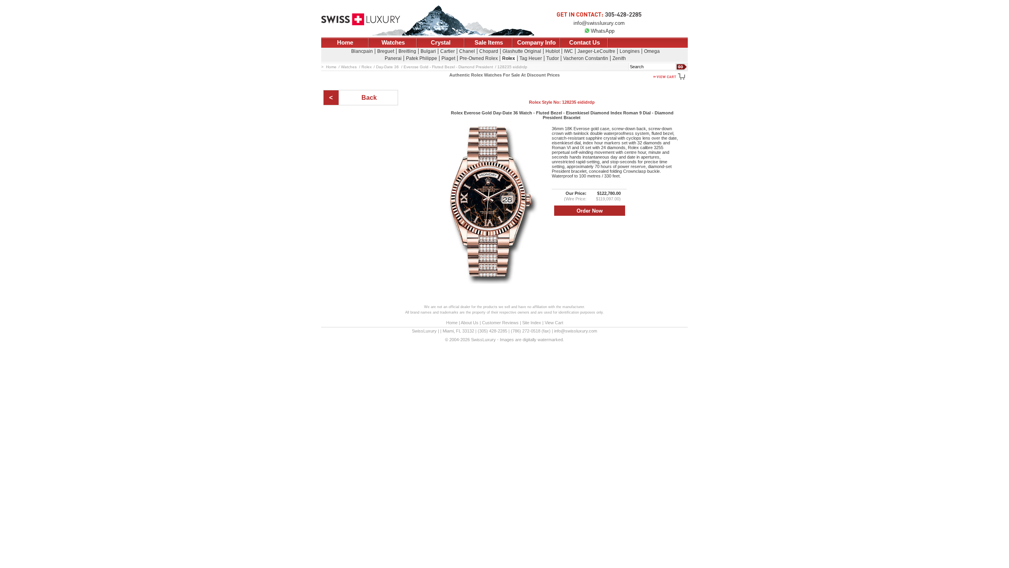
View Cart (554, 322)
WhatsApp (602, 31)
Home (345, 42)
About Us (469, 322)
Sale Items (489, 42)
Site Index (531, 322)
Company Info (536, 42)
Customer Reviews (500, 322)
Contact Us (584, 42)
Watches (393, 42)
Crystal (441, 42)
